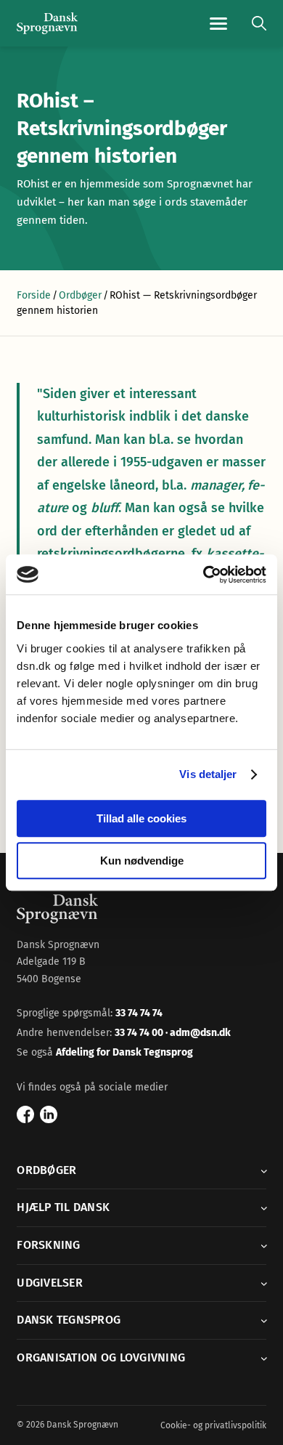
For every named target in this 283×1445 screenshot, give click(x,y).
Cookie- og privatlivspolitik (213, 1425)
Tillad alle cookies (141, 818)
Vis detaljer (208, 774)
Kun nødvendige (142, 860)
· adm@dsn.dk (198, 1033)
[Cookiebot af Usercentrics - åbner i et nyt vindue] (203, 574)
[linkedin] (48, 1114)
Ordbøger (80, 295)
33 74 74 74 (139, 1013)
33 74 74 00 (140, 1033)
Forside (34, 295)
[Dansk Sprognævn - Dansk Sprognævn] (47, 23)
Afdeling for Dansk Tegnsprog (124, 1052)
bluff (104, 508)
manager (216, 485)
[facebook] (25, 1114)
